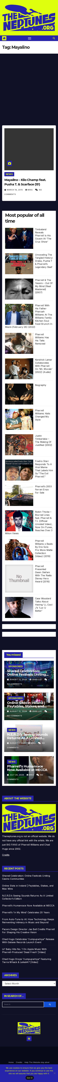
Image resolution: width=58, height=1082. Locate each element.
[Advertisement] (29, 84)
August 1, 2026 (18, 743)
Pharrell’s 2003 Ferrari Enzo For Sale (43, 489)
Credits (5, 854)
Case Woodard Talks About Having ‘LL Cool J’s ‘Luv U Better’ (43, 604)
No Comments (14, 684)
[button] (54, 38)
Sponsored (15, 666)
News (9, 174)
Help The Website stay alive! (36, 1062)
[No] (54, 1073)
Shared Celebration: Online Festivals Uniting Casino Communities (26, 674)
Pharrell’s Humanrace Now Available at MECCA (27, 768)
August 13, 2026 (19, 679)
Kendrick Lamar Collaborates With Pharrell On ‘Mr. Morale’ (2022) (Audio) (43, 365)
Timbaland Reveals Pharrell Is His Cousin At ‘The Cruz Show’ (43, 235)
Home (11, 1062)
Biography (40, 385)
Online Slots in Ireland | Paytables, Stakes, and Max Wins (26, 706)
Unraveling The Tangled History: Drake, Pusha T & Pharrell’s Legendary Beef (44, 260)
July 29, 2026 (17, 775)
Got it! (30, 1078)
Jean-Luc (37, 679)
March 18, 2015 (15, 190)
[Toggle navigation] (29, 38)
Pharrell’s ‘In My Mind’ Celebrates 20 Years (26, 912)
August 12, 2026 (19, 711)
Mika (30, 190)
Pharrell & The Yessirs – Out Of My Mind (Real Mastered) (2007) (44, 286)
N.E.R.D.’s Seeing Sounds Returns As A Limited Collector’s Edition (27, 738)
